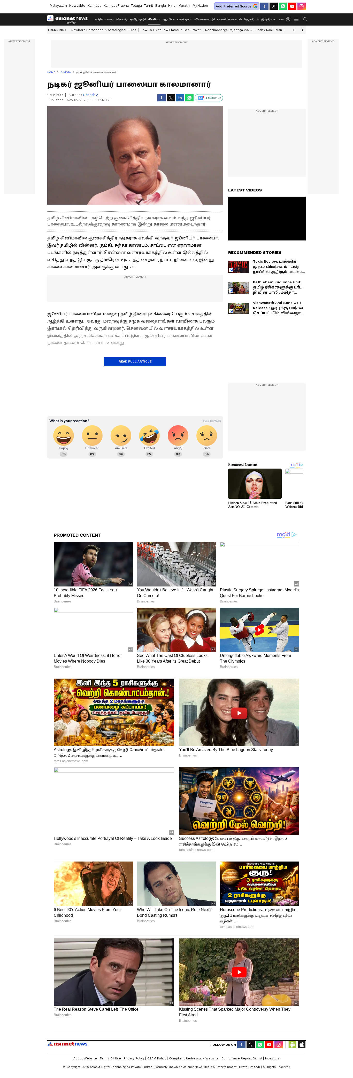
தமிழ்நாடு (138, 19)
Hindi (172, 5)
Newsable (77, 5)
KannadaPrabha (116, 5)
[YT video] (292, 6)
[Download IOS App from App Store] (301, 1044)
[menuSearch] (305, 19)
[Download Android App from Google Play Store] (292, 1044)
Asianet (67, 1044)
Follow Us (213, 98)
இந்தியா (268, 19)
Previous (294, 30)
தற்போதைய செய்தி (111, 19)
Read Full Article (135, 361)
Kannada (94, 5)
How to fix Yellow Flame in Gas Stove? (171, 30)
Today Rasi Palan (269, 30)
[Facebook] (264, 6)
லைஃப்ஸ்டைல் (229, 19)
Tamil (148, 5)
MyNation (200, 5)
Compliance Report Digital (241, 1058)
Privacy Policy (134, 1058)
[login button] (289, 19)
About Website (85, 1058)
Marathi (184, 5)
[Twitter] (274, 6)
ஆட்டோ (169, 19)
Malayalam (58, 5)
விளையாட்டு (204, 19)
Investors (272, 1058)
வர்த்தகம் (184, 19)
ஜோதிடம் (251, 19)
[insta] (301, 6)
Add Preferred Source (233, 6)
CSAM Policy (156, 1058)
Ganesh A (90, 95)
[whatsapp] (283, 6)
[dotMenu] (281, 19)
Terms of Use (110, 1058)
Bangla (160, 5)
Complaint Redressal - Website (194, 1058)
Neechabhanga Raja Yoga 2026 (228, 30)
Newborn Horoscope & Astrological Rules (103, 30)
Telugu (136, 5)
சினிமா (154, 19)
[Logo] (69, 19)
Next (302, 30)
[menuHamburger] (296, 19)
